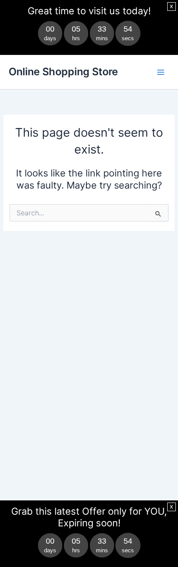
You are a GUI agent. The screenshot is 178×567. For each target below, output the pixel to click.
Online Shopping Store (63, 71)
